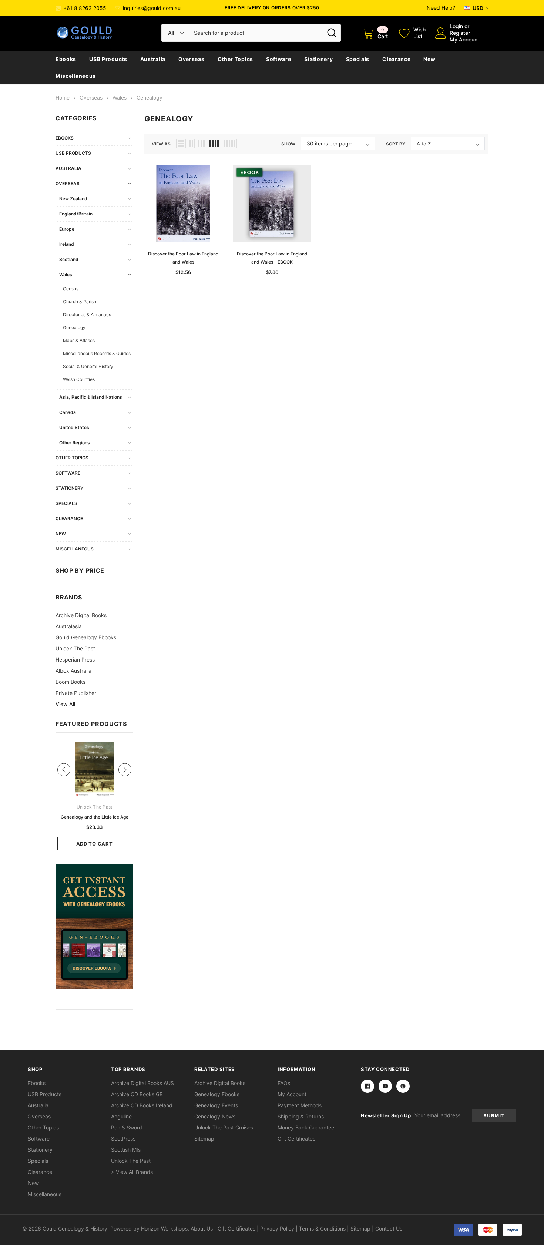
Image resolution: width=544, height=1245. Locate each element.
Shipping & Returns (301, 1116)
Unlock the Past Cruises (223, 1127)
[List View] (181, 143)
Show (288, 144)
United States (74, 427)
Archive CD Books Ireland (141, 1105)
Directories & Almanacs (87, 314)
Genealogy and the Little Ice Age (94, 817)
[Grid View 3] (201, 143)
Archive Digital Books (219, 1083)
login (456, 26)
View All (65, 704)
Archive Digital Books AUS (142, 1083)
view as (161, 144)
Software (278, 59)
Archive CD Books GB (137, 1094)
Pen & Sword (126, 1127)
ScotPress (123, 1138)
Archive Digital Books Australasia (81, 620)
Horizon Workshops (164, 1228)
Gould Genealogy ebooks (86, 637)
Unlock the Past (75, 648)
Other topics (235, 59)
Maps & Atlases (79, 340)
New (429, 59)
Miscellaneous (76, 76)
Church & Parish (79, 301)
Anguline (121, 1116)
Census (70, 288)
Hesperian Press (75, 659)
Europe (66, 229)
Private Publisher (76, 693)
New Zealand (73, 198)
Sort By (395, 144)
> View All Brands (132, 1172)
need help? (441, 7)
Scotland (68, 259)
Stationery (318, 59)
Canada (67, 412)
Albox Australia (73, 670)
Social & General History (88, 366)
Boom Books (70, 682)
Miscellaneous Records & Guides (97, 353)
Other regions (74, 442)
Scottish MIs (126, 1150)
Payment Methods (300, 1105)
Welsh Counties (79, 379)
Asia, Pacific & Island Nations (90, 397)
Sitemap (204, 1138)
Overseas (191, 59)
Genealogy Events (216, 1105)
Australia (152, 59)
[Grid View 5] (229, 143)
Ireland (66, 244)
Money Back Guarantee (306, 1127)
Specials (358, 59)
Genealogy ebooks (216, 1094)
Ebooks (66, 59)
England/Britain (76, 214)
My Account (464, 39)
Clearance (396, 59)
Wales (65, 274)
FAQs (284, 1083)
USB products (108, 59)
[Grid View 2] (191, 143)
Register (460, 33)
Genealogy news (214, 1116)
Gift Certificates (296, 1138)
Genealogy (74, 327)
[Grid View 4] (214, 143)
